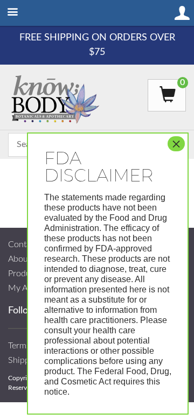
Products (24, 273)
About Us (25, 259)
